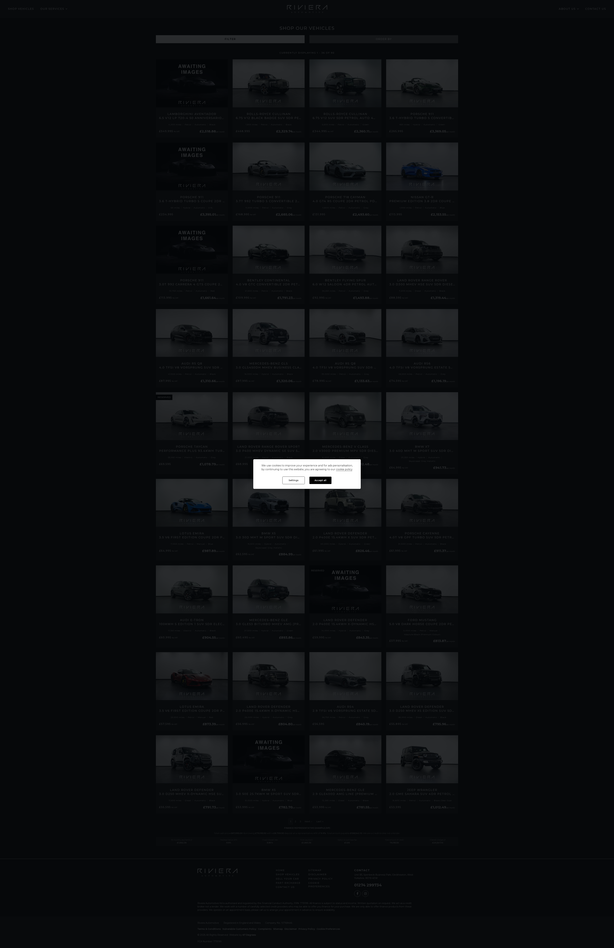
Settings (294, 480)
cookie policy (344, 469)
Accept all (320, 480)
